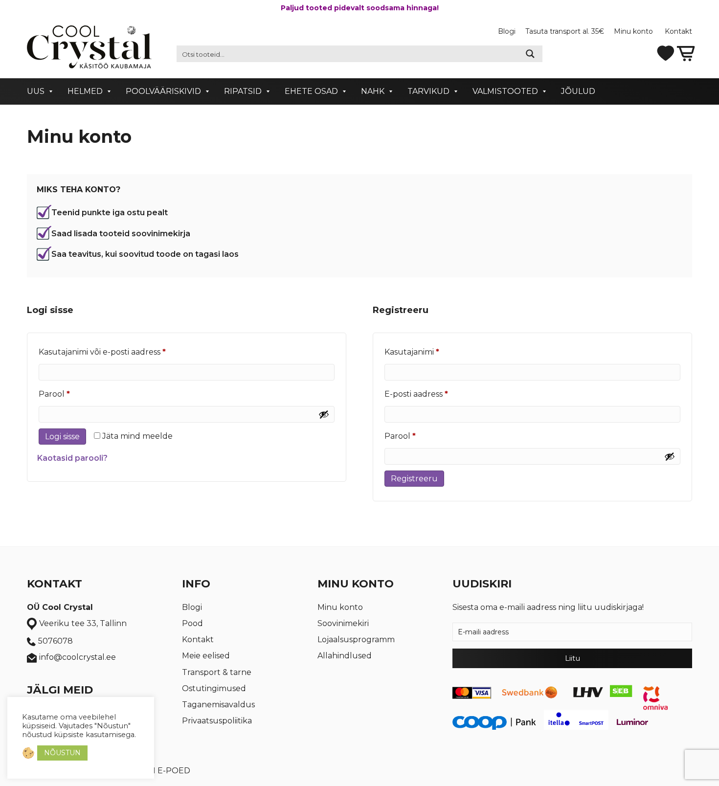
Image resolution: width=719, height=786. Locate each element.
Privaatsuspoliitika (217, 720)
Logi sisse (62, 436)
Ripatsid (243, 91)
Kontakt (678, 31)
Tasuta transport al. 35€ (564, 31)
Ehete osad (311, 91)
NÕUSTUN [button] (62, 752)
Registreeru (414, 478)
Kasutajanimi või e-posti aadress (118, 352)
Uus (36, 91)
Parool (70, 394)
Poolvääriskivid (163, 91)
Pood (192, 623)
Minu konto (634, 31)
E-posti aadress (431, 394)
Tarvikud (428, 91)
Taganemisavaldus (218, 704)
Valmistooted (505, 91)
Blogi (507, 31)
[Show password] (323, 414)
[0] (685, 52)
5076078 (55, 641)
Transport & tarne (216, 672)
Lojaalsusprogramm (356, 639)
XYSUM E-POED (158, 770)
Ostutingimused (214, 688)
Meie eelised (206, 655)
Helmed (85, 91)
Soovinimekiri (343, 623)
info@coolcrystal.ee (77, 657)
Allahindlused (344, 655)
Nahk (372, 91)
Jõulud (578, 91)
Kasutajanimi (427, 352)
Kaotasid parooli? (72, 458)
